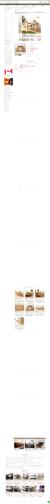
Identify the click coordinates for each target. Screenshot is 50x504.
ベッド (9, 0)
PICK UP (6, 12)
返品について (6, 43)
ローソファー (3, 0)
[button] (20, 39)
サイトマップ (47, 0)
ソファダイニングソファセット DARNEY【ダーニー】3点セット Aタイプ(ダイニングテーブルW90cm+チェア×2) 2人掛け (29, 451)
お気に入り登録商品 (7, 44)
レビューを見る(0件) (34, 62)
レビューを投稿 (29, 62)
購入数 (28, 53)
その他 (6, 25)
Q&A (5, 39)
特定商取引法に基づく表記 (17, 498)
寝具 (5, 17)
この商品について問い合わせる (31, 60)
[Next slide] (39, 25)
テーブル (6, 20)
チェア (6, 23)
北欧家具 (6, 29)
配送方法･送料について (27, 498)
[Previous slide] (19, 25)
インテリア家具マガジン (8, 36)
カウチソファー (6, 0)
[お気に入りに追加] (31, 58)
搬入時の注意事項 (7, 40)
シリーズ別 (6, 32)
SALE (15, 10)
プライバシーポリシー (33, 498)
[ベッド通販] (6, 87)
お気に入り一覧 (40, 58)
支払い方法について (23, 498)
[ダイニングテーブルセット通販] (8, 86)
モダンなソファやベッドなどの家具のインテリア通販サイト (25, 501)
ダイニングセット (12, 0)
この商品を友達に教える (30, 61)
